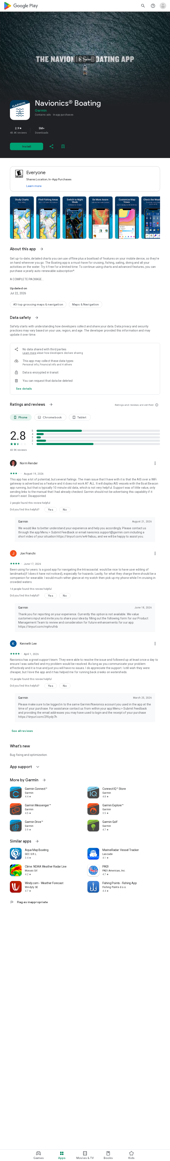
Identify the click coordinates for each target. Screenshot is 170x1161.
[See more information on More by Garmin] (44, 780)
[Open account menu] (163, 6)
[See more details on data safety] (24, 389)
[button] (22, 217)
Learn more (33, 186)
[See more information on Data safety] (37, 318)
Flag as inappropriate (29, 902)
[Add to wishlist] (63, 146)
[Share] (51, 146)
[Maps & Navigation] (85, 304)
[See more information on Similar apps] (37, 841)
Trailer (84, 59)
